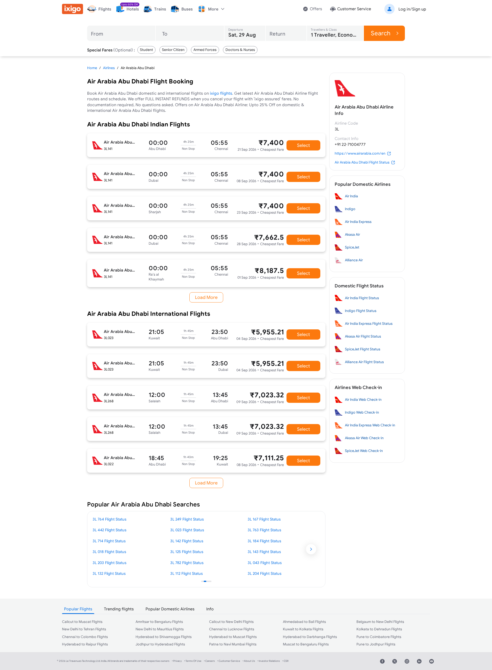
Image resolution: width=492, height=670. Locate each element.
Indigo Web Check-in (362, 412)
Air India (351, 196)
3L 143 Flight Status (264, 551)
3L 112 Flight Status (186, 573)
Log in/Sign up (412, 9)
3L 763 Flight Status (264, 530)
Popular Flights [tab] (78, 609)
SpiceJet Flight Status (362, 349)
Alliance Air (354, 260)
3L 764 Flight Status (109, 519)
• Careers (209, 661)
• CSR (285, 661)
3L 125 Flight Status (186, 551)
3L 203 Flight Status (109, 562)
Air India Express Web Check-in (370, 425)
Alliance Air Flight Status (364, 362)
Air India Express (358, 222)
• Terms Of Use (192, 661)
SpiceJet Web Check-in (364, 451)
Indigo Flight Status (360, 311)
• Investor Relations (269, 661)
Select (303, 145)
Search (381, 33)
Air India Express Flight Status (369, 323)
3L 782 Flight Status (186, 562)
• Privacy (177, 661)
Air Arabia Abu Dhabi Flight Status (362, 162)
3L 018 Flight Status (109, 551)
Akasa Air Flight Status (363, 336)
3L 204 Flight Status (264, 573)
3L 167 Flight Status (264, 519)
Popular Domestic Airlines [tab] (170, 609)
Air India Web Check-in (363, 399)
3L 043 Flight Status (265, 562)
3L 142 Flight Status (186, 541)
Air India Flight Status (362, 298)
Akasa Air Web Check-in (364, 438)
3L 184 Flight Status (264, 541)
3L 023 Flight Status (187, 530)
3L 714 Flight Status (109, 541)
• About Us (249, 661)
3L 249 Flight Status (187, 519)
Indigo (350, 209)
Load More (206, 297)
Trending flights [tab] (119, 609)
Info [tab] (210, 609)
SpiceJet (352, 247)
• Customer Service (228, 661)
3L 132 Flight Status (109, 573)
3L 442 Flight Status (109, 530)
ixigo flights (221, 93)
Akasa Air (352, 234)
